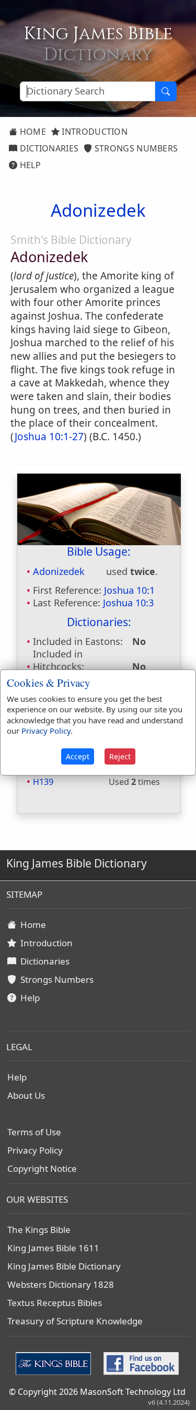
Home (31, 131)
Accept (77, 756)
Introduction (94, 131)
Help (29, 165)
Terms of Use (34, 1132)
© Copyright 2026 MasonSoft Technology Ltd (97, 1391)
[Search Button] (166, 91)
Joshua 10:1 (129, 590)
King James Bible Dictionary (64, 1266)
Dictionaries (47, 148)
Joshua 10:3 (128, 602)
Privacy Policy (35, 1150)
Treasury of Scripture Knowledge (75, 1321)
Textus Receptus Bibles (54, 1303)
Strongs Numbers (135, 148)
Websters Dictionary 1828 (60, 1284)
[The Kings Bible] (55, 1362)
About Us (26, 1095)
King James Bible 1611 (53, 1248)
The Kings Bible (39, 1230)
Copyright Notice (42, 1168)
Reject (120, 756)
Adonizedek (59, 571)
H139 (43, 782)
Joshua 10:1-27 (49, 436)
